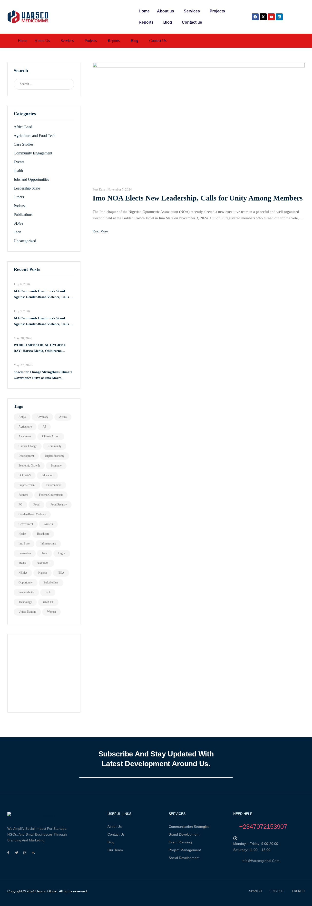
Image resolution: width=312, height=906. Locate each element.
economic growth (29, 465)
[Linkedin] (279, 16)
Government (26, 524)
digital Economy (54, 456)
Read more (100, 231)
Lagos (61, 553)
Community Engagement (33, 153)
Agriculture (25, 426)
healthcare (43, 533)
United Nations (27, 611)
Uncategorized (25, 241)
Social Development (184, 858)
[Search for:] (39, 84)
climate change (28, 446)
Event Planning (180, 842)
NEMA (23, 572)
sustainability (26, 592)
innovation (25, 553)
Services (192, 11)
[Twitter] (16, 852)
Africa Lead (23, 127)
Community (54, 446)
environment (53, 485)
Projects (217, 11)
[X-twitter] (263, 16)
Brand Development (184, 834)
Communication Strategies (189, 827)
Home (144, 11)
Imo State (24, 543)
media (22, 563)
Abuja (22, 417)
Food (36, 504)
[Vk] (33, 852)
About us (165, 11)
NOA (61, 572)
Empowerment (27, 485)
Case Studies (23, 144)
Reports (146, 22)
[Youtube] (271, 16)
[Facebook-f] (8, 852)
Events (19, 162)
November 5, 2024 (119, 189)
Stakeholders (51, 582)
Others (19, 197)
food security (58, 504)
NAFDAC (43, 563)
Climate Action (50, 436)
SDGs (18, 223)
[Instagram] (24, 852)
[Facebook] (255, 16)
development (26, 456)
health (18, 171)
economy (56, 465)
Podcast (20, 206)
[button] (166, 11)
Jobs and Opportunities (31, 179)
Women (51, 611)
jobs (44, 553)
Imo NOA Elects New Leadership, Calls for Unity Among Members (198, 198)
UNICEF (48, 602)
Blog (167, 22)
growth (48, 524)
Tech (17, 232)
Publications (23, 214)
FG (20, 504)
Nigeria (42, 572)
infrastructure (48, 543)
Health (22, 533)
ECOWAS (25, 475)
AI (44, 426)
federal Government (51, 494)
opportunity (26, 582)
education (47, 475)
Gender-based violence (32, 514)
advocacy (42, 417)
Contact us (192, 22)
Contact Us (116, 834)
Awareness (25, 436)
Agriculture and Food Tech (34, 136)
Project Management (185, 850)
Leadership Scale (27, 188)
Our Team (115, 850)
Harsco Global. (46, 891)
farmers (23, 494)
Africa (63, 417)
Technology (25, 602)
